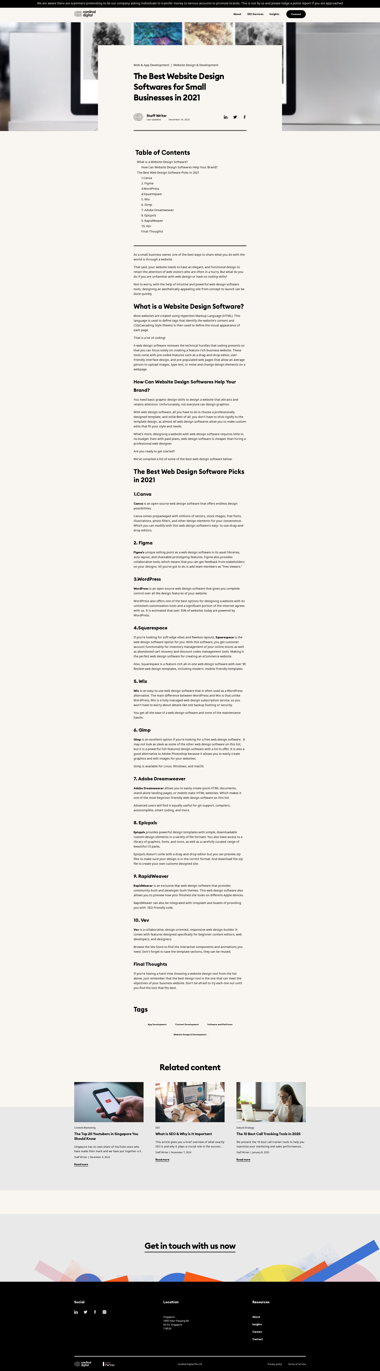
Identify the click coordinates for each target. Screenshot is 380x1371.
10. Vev (146, 226)
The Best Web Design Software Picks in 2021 (168, 172)
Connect (296, 14)
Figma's (139, 552)
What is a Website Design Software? (162, 161)
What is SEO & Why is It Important (183, 1134)
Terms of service (297, 1364)
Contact (257, 1339)
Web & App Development (151, 65)
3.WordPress (150, 188)
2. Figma (147, 183)
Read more (81, 1164)
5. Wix (146, 199)
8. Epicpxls (148, 215)
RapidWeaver (143, 885)
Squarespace (225, 637)
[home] (85, 13)
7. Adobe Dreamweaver (157, 210)
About (256, 1317)
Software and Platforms (219, 1024)
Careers (257, 1331)
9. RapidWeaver (152, 220)
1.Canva (147, 177)
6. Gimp (146, 204)
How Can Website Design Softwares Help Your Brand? (179, 167)
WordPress (141, 588)
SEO (157, 1127)
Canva (138, 503)
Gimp (137, 739)
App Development (157, 1024)
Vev (136, 929)
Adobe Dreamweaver (149, 788)
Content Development (187, 1024)
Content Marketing (84, 1127)
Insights (257, 1324)
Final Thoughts (152, 231)
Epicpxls (139, 832)
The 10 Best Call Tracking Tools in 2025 (268, 1134)
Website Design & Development (195, 65)
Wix (136, 691)
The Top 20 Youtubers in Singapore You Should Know (106, 1136)
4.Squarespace (152, 194)
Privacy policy (275, 1364)
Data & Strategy (245, 1127)
